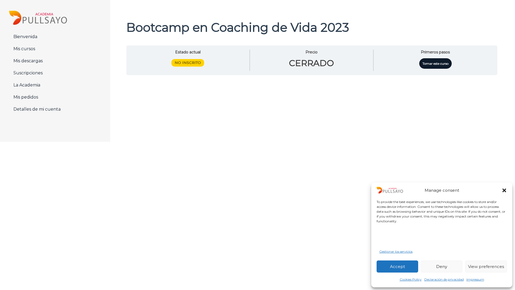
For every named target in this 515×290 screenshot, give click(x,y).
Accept (397, 266)
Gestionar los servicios (396, 251)
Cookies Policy (411, 279)
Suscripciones (28, 72)
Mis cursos (24, 48)
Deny (441, 266)
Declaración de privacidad (444, 279)
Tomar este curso (435, 63)
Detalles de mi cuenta (37, 109)
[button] (504, 190)
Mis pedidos (25, 97)
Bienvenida (25, 36)
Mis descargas (28, 60)
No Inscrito (188, 62)
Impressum (475, 279)
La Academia (26, 85)
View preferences (486, 266)
